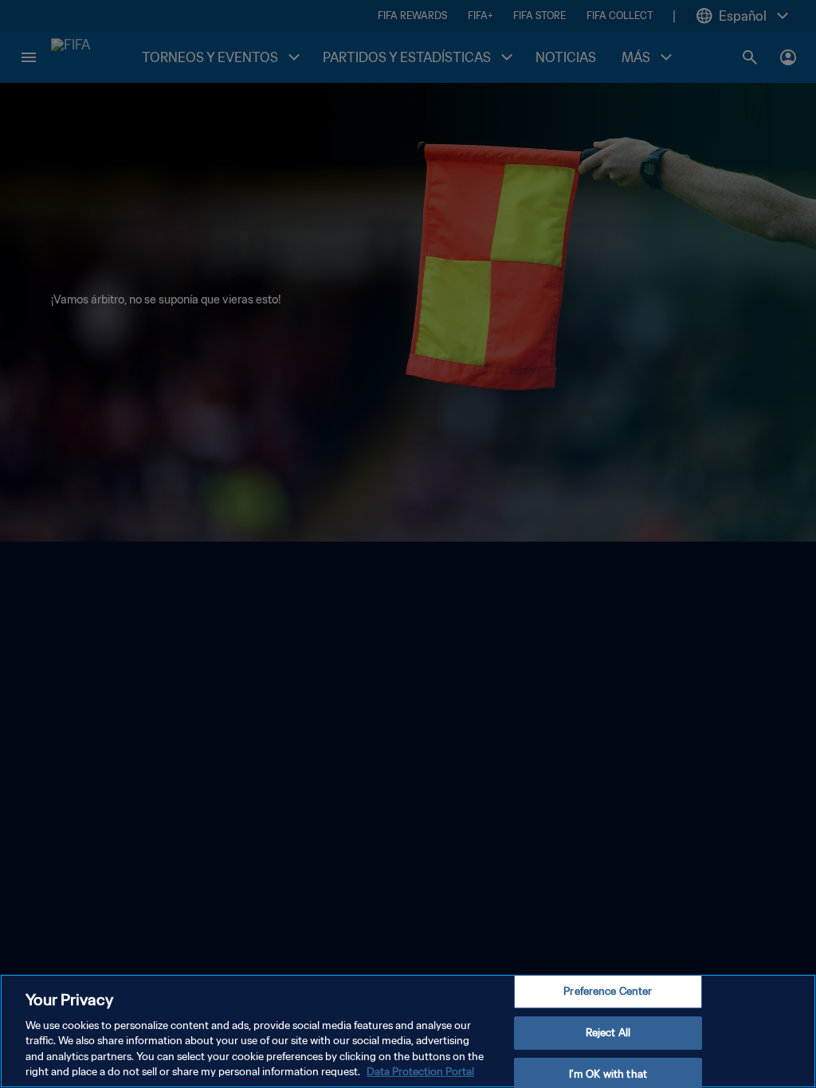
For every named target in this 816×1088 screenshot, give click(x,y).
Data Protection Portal (420, 1071)
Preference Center (607, 992)
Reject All (608, 1032)
